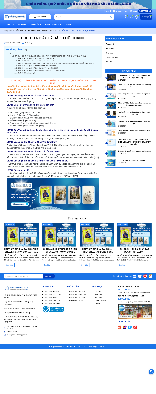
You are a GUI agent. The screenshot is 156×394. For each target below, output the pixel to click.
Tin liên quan (78, 218)
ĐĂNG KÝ (48, 276)
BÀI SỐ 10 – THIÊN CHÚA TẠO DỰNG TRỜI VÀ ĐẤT (134, 250)
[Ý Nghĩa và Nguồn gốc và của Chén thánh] (111, 153)
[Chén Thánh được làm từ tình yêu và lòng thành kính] (111, 87)
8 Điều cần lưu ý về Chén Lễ (134, 160)
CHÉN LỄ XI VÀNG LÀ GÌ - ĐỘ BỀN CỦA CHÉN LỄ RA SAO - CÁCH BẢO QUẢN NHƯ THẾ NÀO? (134, 142)
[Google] (150, 276)
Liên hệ (68, 24)
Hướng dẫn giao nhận (77, 297)
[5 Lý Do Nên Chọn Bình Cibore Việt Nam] (111, 132)
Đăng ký (107, 11)
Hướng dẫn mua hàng (77, 291)
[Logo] (15, 17)
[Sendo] (135, 327)
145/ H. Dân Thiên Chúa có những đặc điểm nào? (36, 61)
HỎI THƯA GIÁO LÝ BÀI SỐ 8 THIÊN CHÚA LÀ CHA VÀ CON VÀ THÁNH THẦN (21, 250)
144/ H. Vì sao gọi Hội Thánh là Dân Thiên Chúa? (36, 58)
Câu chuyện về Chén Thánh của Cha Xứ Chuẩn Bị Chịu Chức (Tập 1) (134, 76)
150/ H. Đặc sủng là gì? (26, 73)
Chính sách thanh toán (52, 303)
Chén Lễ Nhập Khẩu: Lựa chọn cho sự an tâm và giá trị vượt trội (134, 104)
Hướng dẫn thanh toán (77, 294)
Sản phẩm (35, 24)
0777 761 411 (146, 11)
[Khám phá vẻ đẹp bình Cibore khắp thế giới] (111, 123)
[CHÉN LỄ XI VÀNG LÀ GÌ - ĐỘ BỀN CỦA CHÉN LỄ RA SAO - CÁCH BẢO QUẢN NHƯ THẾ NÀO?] (111, 142)
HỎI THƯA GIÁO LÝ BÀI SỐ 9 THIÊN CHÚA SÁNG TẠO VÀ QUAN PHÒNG (59, 250)
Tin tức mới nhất (52, 24)
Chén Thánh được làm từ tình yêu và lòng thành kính (134, 86)
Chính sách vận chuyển (52, 294)
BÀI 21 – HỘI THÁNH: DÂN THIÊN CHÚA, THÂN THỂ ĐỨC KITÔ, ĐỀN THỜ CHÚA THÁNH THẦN (50, 56)
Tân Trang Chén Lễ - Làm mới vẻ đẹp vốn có (134, 95)
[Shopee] (119, 327)
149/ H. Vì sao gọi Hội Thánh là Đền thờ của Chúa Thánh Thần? (41, 70)
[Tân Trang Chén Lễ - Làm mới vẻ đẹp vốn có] (111, 96)
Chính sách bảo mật (51, 291)
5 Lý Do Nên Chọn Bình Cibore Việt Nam (134, 130)
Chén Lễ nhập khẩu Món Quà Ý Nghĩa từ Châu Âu (134, 113)
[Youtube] (145, 276)
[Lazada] (125, 327)
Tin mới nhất (129, 71)
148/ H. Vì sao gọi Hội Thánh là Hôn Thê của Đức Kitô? (38, 68)
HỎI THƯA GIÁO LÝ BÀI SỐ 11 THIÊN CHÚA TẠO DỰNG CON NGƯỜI (97, 250)
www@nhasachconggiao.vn (17, 335)
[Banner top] (78, 4)
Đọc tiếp (9, 265)
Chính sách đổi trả (50, 297)
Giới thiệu (22, 24)
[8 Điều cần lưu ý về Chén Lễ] (111, 162)
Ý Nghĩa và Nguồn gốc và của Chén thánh (134, 151)
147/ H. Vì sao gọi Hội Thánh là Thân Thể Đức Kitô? (37, 66)
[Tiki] (130, 327)
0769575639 (124, 299)
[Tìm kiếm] (111, 17)
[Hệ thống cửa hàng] (126, 17)
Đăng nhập (117, 11)
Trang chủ (9, 24)
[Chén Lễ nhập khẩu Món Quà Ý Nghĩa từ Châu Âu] (111, 114)
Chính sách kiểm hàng (52, 300)
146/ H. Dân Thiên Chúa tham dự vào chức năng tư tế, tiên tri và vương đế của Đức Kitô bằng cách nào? (56, 63)
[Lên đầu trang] (151, 380)
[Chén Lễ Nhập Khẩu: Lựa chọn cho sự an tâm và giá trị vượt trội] (111, 105)
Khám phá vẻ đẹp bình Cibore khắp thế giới (134, 122)
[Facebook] (140, 276)
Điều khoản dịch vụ (76, 300)
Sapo (105, 347)
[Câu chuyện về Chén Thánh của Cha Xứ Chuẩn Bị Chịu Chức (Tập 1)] (111, 77)
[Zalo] (134, 276)
